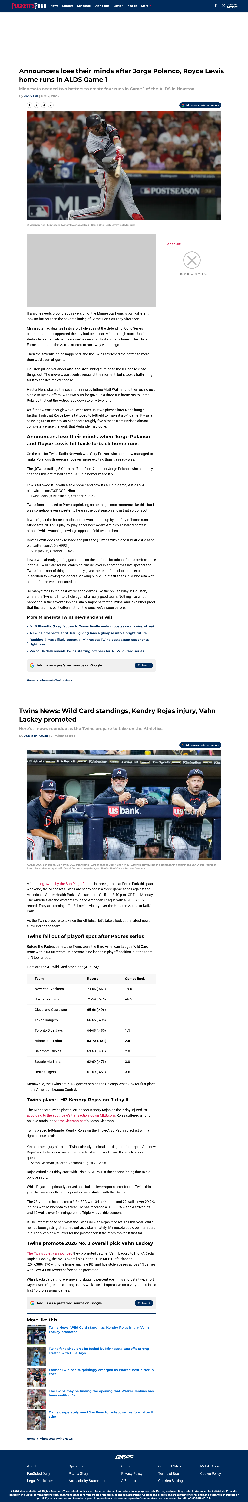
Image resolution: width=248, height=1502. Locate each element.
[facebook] (216, 5)
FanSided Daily (38, 1473)
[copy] (51, 105)
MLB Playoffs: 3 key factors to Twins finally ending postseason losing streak (92, 626)
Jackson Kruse (36, 736)
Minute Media (27, 1491)
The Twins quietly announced (49, 1253)
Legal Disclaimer (40, 1481)
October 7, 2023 (83, 496)
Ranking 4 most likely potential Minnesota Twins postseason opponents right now (89, 642)
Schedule (84, 6)
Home (31, 680)
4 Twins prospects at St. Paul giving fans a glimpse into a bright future (88, 633)
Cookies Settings (171, 1481)
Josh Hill (31, 96)
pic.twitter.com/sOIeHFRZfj (48, 545)
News (54, 6)
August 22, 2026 (94, 1163)
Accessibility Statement (87, 1481)
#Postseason (144, 540)
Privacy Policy (132, 1473)
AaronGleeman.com (70, 1121)
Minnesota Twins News (56, 680)
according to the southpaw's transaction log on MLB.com (71, 1115)
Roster (118, 6)
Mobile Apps (210, 1466)
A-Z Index (128, 1481)
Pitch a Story (78, 1473)
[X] (223, 5)
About (31, 1466)
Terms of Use (168, 1473)
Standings (102, 6)
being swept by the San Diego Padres (64, 884)
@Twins (40, 469)
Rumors (67, 6)
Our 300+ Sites (169, 1466)
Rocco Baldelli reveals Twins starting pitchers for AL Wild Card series (87, 651)
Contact (127, 1466)
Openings (76, 1466)
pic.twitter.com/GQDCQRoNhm (51, 491)
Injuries (131, 6)
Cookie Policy (210, 1473)
